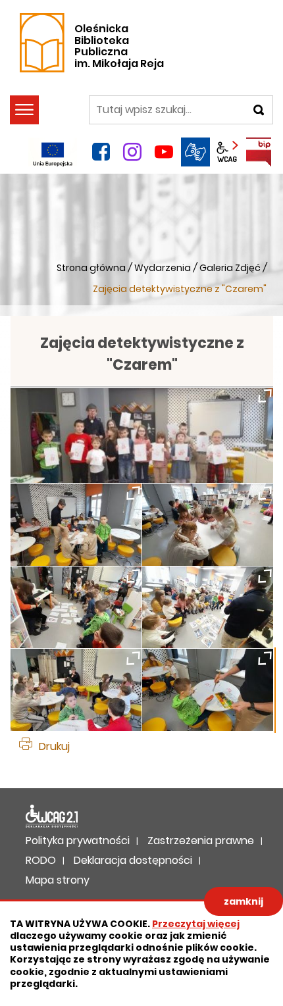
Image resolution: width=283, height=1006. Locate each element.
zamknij (243, 901)
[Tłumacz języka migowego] (195, 152)
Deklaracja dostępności (52, 816)
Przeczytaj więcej (196, 923)
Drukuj (54, 746)
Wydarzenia (162, 267)
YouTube (163, 152)
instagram (132, 152)
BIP (258, 152)
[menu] (24, 109)
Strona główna (91, 267)
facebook (100, 152)
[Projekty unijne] (52, 152)
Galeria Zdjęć (230, 267)
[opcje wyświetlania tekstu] (227, 152)
